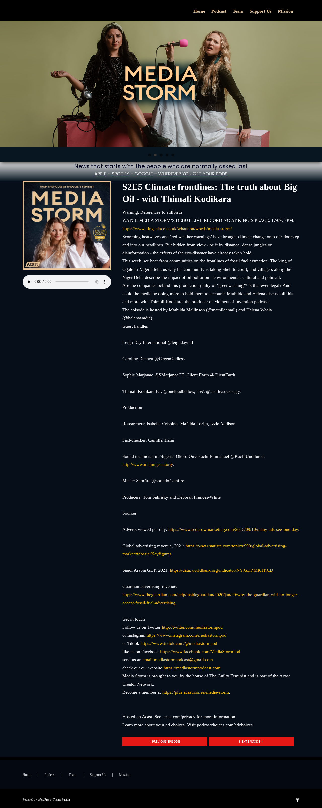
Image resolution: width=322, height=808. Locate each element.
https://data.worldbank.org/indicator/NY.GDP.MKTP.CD (221, 570)
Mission (124, 775)
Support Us (98, 775)
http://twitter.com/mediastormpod (192, 627)
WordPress (44, 799)
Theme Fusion (61, 799)
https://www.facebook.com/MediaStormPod (200, 651)
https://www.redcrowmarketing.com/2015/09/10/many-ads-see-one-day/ (233, 529)
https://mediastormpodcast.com (192, 667)
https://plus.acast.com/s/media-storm (195, 692)
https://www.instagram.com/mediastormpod (186, 635)
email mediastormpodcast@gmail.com (178, 659)
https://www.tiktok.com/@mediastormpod (178, 643)
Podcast (50, 775)
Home (27, 775)
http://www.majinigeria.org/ (147, 464)
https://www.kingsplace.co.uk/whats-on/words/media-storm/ (177, 228)
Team (72, 775)
